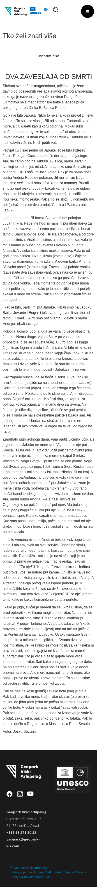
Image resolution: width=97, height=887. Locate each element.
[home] (22, 11)
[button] (87, 11)
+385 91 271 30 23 (21, 832)
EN (46, 9)
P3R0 (48, 877)
